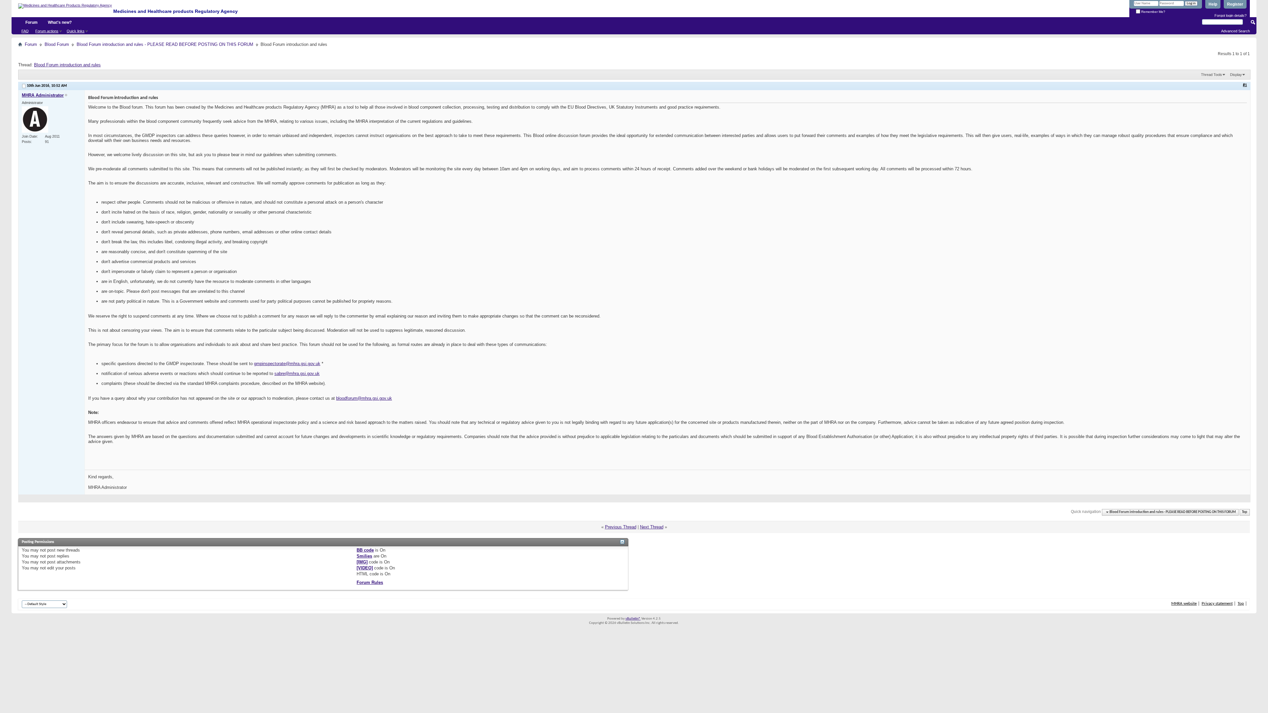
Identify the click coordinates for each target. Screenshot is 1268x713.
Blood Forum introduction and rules (67, 64)
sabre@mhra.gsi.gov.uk (297, 373)
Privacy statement (1217, 603)
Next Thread (651, 527)
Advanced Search (1235, 31)
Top (1244, 512)
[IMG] (362, 562)
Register (1235, 4)
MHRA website (1184, 603)
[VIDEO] (365, 567)
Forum (31, 22)
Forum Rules (370, 582)
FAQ (25, 31)
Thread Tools (1211, 75)
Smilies (364, 556)
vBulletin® (633, 619)
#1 (1245, 85)
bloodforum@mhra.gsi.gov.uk (364, 398)
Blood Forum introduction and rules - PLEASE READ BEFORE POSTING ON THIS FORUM (165, 44)
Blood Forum (57, 44)
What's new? (60, 22)
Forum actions (46, 31)
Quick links (76, 31)
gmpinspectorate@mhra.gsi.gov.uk (287, 363)
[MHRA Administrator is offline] (35, 119)
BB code (365, 550)
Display (1236, 75)
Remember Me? (1152, 12)
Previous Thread (620, 527)
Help (1213, 4)
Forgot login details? (1231, 15)
